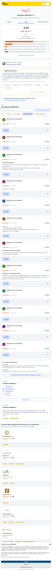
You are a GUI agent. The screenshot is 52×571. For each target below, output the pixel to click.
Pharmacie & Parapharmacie (28, 541)
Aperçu (9, 22)
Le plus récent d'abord (43, 110)
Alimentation (5, 418)
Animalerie (12, 483)
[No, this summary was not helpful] (49, 92)
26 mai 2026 (13, 141)
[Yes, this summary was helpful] (46, 92)
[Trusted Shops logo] (6, 4)
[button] (43, 3)
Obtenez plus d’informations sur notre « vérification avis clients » (26, 374)
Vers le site (25, 399)
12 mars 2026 (14, 247)
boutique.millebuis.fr (9, 388)
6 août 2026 (13, 123)
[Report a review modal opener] (47, 130)
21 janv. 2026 (14, 295)
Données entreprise (43, 22)
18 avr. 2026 (13, 205)
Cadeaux (5, 463)
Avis (26, 22)
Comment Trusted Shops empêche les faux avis (15, 100)
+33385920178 (8, 386)
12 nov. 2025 (13, 330)
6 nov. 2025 (13, 348)
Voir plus (5, 415)
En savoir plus (8, 395)
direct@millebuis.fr (9, 391)
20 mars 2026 (14, 223)
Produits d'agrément (14, 418)
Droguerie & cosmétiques (8, 541)
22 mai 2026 (13, 185)
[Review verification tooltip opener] (34, 15)
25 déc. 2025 (14, 312)
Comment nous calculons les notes (26, 55)
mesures (6, 365)
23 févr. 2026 (14, 270)
